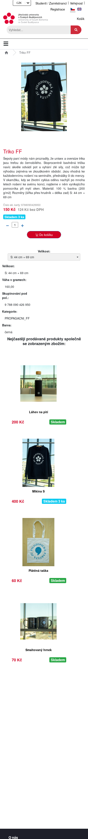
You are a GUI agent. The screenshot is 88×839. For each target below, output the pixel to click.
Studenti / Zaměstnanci (51, 3)
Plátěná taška (38, 570)
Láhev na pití (38, 412)
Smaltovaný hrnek (38, 650)
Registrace (57, 9)
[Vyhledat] (76, 30)
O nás (13, 836)
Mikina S (38, 491)
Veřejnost (76, 3)
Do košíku (46, 235)
